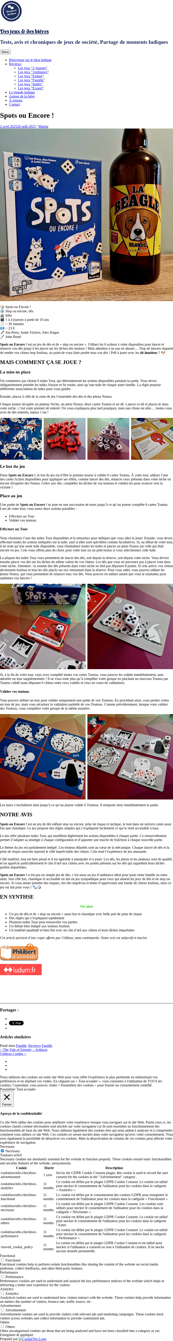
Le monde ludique (22, 92)
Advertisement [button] (10, 1306)
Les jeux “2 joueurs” (32, 68)
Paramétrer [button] (7, 1089)
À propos (15, 100)
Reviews (15, 64)
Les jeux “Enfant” (31, 76)
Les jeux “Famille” (31, 80)
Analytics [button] (7, 1289)
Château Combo (13, 1054)
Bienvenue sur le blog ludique (30, 60)
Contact (14, 104)
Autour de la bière (22, 96)
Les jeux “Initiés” (30, 84)
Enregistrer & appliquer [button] (16, 1335)
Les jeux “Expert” (31, 88)
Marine (43, 126)
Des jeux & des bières (24, 31)
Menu (5, 52)
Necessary (12, 1151)
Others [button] (4, 1322)
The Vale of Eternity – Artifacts (23, 1050)
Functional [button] (7, 1256)
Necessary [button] (7, 1146)
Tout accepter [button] (26, 1089)
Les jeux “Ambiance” (33, 72)
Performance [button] (9, 1272)
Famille (21, 1046)
